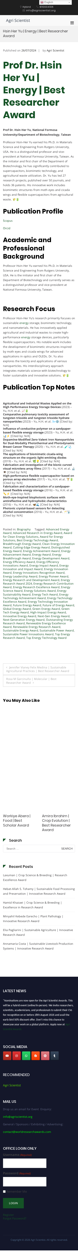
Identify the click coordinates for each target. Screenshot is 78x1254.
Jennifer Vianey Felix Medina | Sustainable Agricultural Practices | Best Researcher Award (37, 669)
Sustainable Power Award (57, 630)
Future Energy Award (27, 605)
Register (8, 1215)
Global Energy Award (17, 609)
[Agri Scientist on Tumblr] (54, 1055)
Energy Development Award (50, 558)
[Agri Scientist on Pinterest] (45, 1055)
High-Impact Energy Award (48, 612)
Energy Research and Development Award (31, 580)
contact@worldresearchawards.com (27, 1132)
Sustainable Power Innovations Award (28, 634)
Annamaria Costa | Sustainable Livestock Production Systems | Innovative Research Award (38, 946)
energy (24, 323)
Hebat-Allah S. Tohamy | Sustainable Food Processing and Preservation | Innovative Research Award (39, 891)
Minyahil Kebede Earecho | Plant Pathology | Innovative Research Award (33, 918)
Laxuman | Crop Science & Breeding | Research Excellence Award (35, 877)
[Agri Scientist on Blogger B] (35, 1055)
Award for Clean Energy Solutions (37, 534)
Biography (24, 529)
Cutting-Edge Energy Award (31, 547)
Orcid (6, 228)
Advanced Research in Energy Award (37, 533)
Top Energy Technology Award (46, 638)
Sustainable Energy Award (20, 630)
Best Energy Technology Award (37, 540)
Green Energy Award (46, 609)
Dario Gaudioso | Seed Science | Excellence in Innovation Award (18, 822)
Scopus (8, 220)
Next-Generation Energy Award (24, 620)
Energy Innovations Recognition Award (39, 572)
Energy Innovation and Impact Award (36, 567)
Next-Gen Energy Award (54, 616)
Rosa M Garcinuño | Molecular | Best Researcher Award (31, 680)
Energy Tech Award (45, 594)
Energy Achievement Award (41, 551)
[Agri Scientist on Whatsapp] (26, 1055)
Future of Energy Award (58, 605)
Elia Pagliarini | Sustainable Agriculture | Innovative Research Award (38, 932)
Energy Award (41, 554)
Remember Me (16, 1191)
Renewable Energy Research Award (36, 627)
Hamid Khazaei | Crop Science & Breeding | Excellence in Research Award (32, 905)
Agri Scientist (18, 20)
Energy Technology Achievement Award (35, 596)
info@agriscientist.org (17, 1117)
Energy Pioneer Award (53, 576)
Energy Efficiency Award (19, 562)
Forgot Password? (14, 1218)
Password (17, 1173)
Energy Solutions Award (40, 591)
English (48, 2)
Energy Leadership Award (20, 576)
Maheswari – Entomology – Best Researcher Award (56, 822)
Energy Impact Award (43, 565)
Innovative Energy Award (19, 616)
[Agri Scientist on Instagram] (16, 1055)
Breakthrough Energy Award (22, 544)
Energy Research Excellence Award (36, 587)
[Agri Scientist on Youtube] (7, 1055)
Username (17, 1155)
